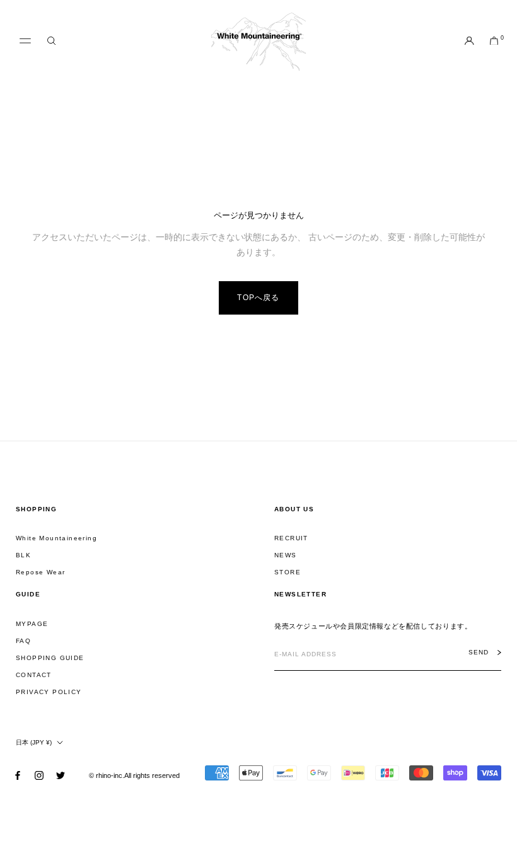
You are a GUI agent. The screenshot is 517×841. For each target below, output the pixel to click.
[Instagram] (39, 775)
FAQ (23, 640)
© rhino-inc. (106, 775)
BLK (23, 555)
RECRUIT (291, 538)
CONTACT (34, 674)
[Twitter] (60, 775)
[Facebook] (17, 775)
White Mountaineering (56, 538)
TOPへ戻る (258, 297)
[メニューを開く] (25, 41)
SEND (478, 652)
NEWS (285, 555)
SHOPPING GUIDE (50, 657)
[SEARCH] (51, 41)
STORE (287, 572)
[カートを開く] (494, 42)
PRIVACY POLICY (49, 691)
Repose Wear (40, 572)
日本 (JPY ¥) (34, 742)
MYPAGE (32, 623)
